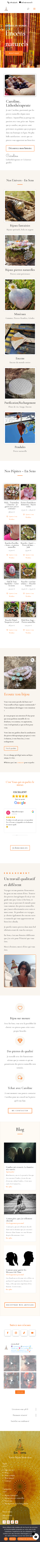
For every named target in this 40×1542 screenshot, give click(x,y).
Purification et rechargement (16, 1503)
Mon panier (9, 1478)
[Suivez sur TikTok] (24, 1333)
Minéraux (8, 1501)
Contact (8, 1481)
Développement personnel (15, 1223)
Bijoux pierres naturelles (14, 22)
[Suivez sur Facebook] (8, 1333)
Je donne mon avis (20, 848)
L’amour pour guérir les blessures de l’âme (16, 1271)
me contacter (20, 1111)
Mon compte (10, 1475)
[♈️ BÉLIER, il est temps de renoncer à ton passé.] (11, 1380)
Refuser (12, 1539)
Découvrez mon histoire (20, 148)
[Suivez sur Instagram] (16, 1333)
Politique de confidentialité (27, 1539)
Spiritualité (10, 1172)
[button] (11, 518)
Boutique (14, 61)
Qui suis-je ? (9, 1470)
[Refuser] (37, 1533)
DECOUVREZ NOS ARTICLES (20, 1305)
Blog (6, 1472)
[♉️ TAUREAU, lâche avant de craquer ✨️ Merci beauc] (28, 1363)
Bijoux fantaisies (11, 1495)
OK (6, 1539)
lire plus (9, 1187)
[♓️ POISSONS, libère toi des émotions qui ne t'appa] (28, 1380)
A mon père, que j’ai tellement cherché (19, 1219)
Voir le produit (11, 748)
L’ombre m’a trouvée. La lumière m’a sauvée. (20, 1168)
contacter (20, 762)
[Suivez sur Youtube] (32, 1333)
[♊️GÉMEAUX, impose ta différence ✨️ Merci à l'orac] (11, 1363)
